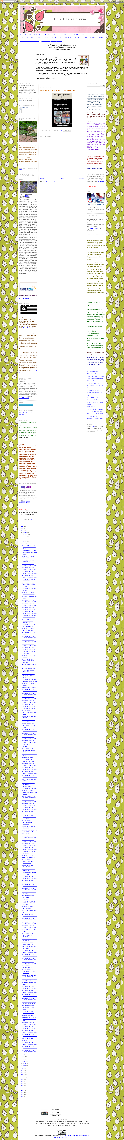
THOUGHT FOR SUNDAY (28, 855)
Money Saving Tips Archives (51, 34)
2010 (22, 1096)
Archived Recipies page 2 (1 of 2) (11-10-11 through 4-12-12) (34, 37)
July (24, 543)
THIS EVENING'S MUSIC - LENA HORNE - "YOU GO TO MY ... (28, 584)
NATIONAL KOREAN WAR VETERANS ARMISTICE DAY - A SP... (28, 670)
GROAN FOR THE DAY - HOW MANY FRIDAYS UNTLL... (29, 1002)
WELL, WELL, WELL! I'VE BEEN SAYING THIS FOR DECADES (28, 660)
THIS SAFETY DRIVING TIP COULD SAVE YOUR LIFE (29, 797)
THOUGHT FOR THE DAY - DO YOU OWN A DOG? (29, 979)
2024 (22, 530)
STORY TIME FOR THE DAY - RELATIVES (29, 947)
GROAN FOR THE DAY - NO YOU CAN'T (28, 652)
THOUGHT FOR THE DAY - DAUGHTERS (28, 869)
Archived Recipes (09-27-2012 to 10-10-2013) (92, 37)
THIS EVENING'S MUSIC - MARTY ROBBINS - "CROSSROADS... (28, 861)
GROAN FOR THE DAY (27, 1038)
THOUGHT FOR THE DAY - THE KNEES (28, 720)
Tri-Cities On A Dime (23, 107)
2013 (22, 1090)
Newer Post (42, 178)
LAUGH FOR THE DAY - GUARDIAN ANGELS (27, 866)
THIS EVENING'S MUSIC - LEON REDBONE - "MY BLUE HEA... (28, 935)
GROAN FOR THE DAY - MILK (29, 708)
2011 (22, 1094)
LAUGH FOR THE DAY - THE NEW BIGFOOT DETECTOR (29, 680)
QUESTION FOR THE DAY (28, 761)
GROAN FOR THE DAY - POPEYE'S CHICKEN (27, 966)
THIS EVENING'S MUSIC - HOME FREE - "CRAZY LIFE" (28, 1007)
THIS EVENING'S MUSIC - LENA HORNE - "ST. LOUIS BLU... (29, 712)
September (25, 539)
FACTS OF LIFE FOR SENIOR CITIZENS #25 (29, 561)
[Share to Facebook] (68, 131)
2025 (22, 528)
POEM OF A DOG (26, 834)
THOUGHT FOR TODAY (27, 1015)
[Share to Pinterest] (70, 131)
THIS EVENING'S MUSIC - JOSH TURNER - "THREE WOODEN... (28, 971)
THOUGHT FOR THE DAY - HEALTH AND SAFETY (28, 593)
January (24, 1065)
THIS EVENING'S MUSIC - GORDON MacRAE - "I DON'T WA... (28, 822)
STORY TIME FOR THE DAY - (29, 857)
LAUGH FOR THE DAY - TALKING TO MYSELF (28, 1012)
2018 (22, 1079)
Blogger (31, 519)
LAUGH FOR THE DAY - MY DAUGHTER (28, 827)
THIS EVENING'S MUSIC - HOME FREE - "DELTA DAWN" (28, 675)
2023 (22, 1068)
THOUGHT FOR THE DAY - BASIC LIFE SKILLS (28, 943)
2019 (22, 1077)
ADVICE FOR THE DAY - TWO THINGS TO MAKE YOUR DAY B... (29, 1019)
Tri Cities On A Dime (70, 18)
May (24, 1057)
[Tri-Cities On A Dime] (20, 112)
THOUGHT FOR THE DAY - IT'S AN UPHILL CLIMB (29, 831)
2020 (22, 1075)
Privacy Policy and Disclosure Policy (33, 34)
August (24, 541)
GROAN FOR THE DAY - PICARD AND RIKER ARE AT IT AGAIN (29, 816)
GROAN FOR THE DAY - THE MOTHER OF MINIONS (29, 852)
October (24, 537)
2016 (22, 1083)
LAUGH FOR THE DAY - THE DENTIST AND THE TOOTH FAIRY (29, 552)
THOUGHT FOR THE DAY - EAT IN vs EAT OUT (28, 629)
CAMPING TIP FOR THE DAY (29, 687)
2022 (22, 1070)
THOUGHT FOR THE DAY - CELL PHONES (28, 907)
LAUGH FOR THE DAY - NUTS (29, 788)
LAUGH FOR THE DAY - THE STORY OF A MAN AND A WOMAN (29, 902)
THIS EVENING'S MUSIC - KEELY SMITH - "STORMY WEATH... (29, 897)
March (24, 1061)
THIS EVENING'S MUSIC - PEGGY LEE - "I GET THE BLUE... (29, 547)
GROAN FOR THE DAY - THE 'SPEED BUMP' (29, 580)
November (25, 534)
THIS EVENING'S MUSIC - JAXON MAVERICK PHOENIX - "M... (28, 620)
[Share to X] (67, 131)
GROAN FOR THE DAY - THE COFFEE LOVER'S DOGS (29, 616)
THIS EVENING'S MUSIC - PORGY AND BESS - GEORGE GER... (28, 784)
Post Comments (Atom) (51, 182)
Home (21, 34)
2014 (22, 1088)
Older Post (81, 178)
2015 (22, 1086)
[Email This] (63, 131)
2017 (22, 1081)
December (25, 532)
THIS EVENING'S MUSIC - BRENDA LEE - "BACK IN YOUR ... (29, 750)
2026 (22, 526)
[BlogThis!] (65, 131)
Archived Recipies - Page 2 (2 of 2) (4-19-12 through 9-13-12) (65, 37)
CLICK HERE (24, 398)
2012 (22, 1092)
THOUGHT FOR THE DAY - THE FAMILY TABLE (28, 758)
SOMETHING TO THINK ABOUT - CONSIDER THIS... (29, 564)
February (25, 1063)
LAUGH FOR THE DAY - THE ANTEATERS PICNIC (29, 976)
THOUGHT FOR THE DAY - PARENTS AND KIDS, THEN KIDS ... (29, 792)
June (24, 1054)
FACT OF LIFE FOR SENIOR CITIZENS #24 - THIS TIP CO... (28, 725)
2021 (22, 1072)
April (24, 1059)
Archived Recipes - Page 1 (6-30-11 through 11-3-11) (73, 34)
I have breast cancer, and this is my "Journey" (52, 41)
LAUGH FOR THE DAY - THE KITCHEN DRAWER (29, 625)
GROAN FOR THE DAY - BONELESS (27, 745)
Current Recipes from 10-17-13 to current (29, 41)
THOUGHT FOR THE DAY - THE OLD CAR (28, 557)
